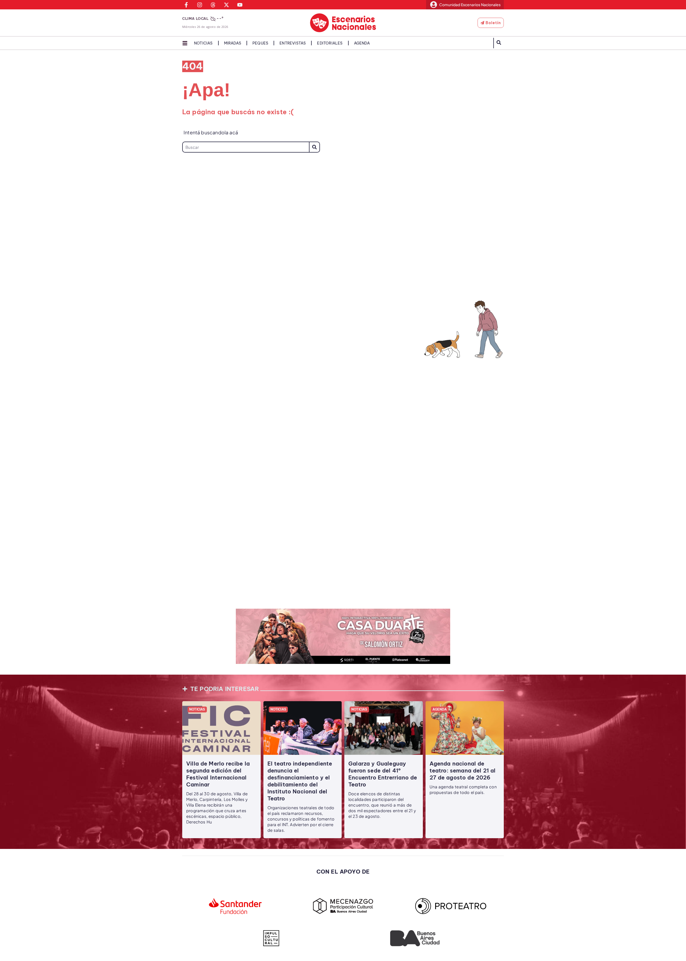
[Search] (314, 147)
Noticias (203, 43)
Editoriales (329, 43)
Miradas (232, 43)
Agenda (362, 43)
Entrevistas (292, 43)
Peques (260, 43)
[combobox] (245, 147)
